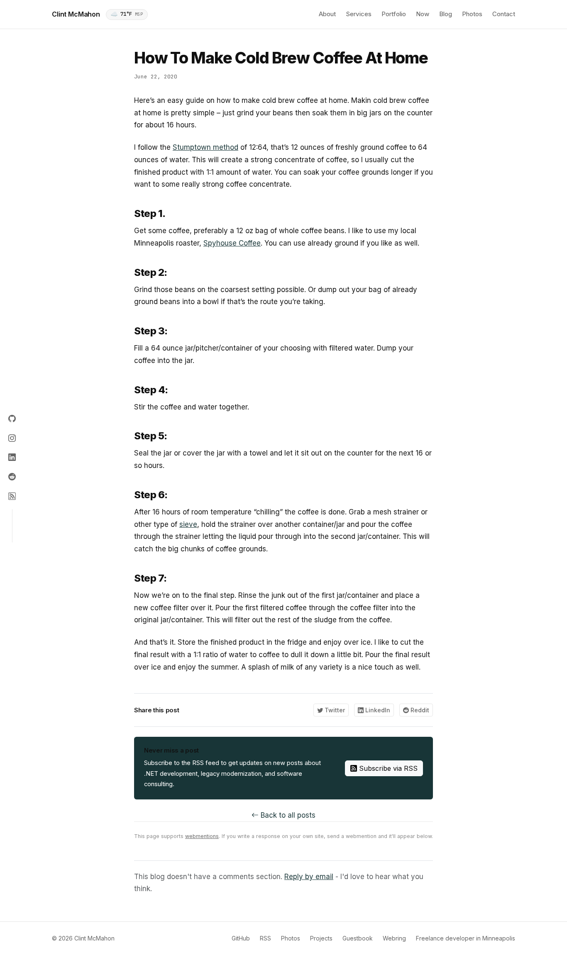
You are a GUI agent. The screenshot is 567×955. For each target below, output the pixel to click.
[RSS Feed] (12, 496)
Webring (394, 938)
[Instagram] (12, 438)
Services (358, 14)
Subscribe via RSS (387, 768)
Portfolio (393, 14)
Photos (472, 14)
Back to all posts (287, 815)
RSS (265, 938)
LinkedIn (377, 710)
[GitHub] (12, 419)
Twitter (334, 710)
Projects (321, 938)
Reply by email (308, 876)
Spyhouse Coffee (232, 243)
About (327, 14)
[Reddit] (12, 476)
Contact (503, 14)
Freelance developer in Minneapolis (465, 938)
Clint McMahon (76, 14)
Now (422, 14)
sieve (188, 524)
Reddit (419, 710)
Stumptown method (205, 147)
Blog (445, 14)
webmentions (202, 836)
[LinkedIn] (12, 457)
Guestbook (357, 938)
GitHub (241, 938)
